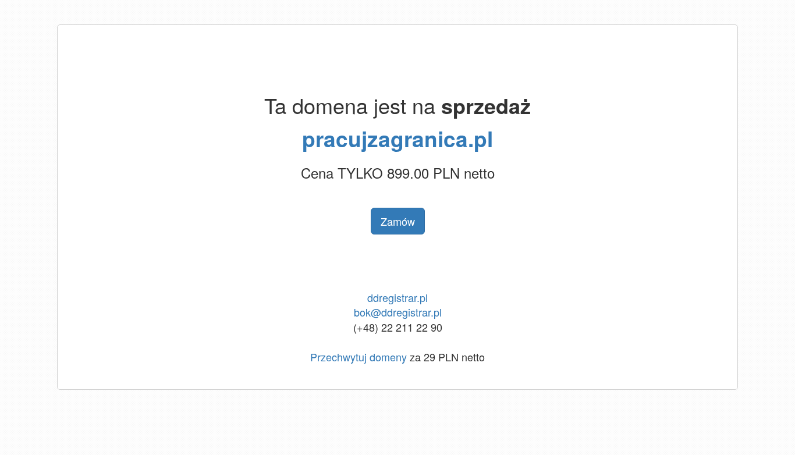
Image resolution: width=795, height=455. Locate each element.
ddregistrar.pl (397, 297)
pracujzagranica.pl (397, 138)
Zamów (398, 221)
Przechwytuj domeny (358, 356)
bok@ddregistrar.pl (398, 311)
